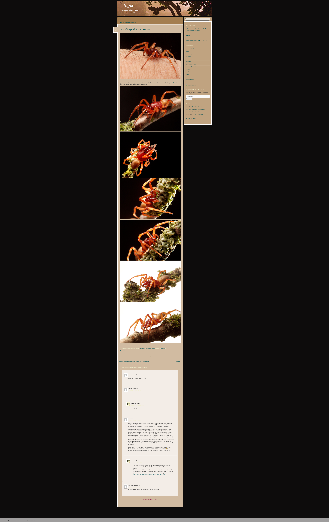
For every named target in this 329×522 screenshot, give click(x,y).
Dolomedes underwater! (191, 38)
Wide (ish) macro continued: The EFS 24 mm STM (196, 40)
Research (188, 69)
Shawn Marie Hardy (190, 109)
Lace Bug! (178, 361)
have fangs (176, 83)
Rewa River (188, 71)
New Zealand (188, 56)
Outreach (188, 59)
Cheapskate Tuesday (190, 48)
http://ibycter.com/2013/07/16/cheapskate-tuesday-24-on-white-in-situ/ (149, 474)
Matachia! (188, 35)
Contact (159, 19)
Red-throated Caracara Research (193, 66)
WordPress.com (31, 520)
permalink (163, 348)
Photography (148, 348)
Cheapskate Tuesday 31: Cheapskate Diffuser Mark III (197, 32)
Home (121, 19)
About (126, 19)
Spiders (153, 348)
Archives (132, 19)
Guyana (187, 51)
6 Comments (122, 350)
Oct (116, 29)
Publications (166, 19)
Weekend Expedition (190, 79)
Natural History (142, 348)
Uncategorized (189, 77)
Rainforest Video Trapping (191, 64)
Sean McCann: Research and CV (128, 22)
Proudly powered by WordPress (12, 520)
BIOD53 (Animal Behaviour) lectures (145, 19)
